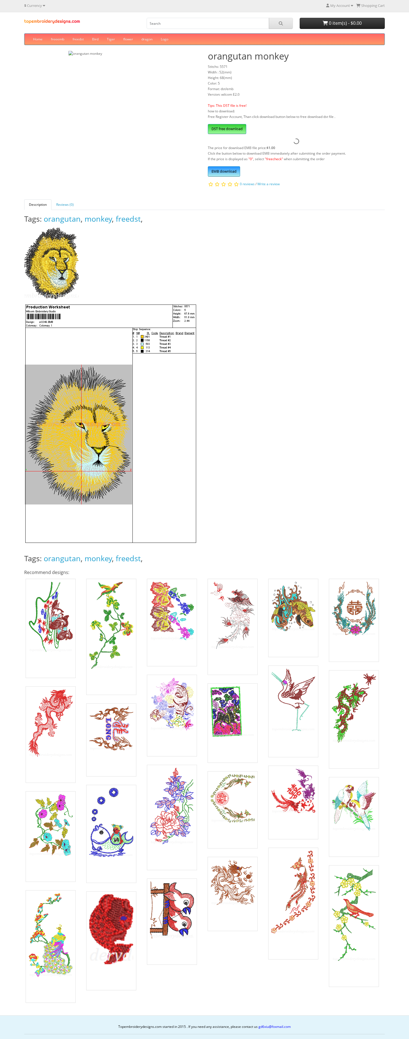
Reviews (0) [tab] (65, 204)
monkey (98, 219)
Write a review (268, 184)
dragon (146, 39)
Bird (95, 39)
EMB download (223, 171)
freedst (78, 39)
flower (128, 39)
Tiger (111, 39)
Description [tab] (38, 204)
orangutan (62, 219)
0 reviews (247, 184)
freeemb (57, 39)
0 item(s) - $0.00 (345, 23)
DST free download (227, 128)
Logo (164, 39)
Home (38, 39)
